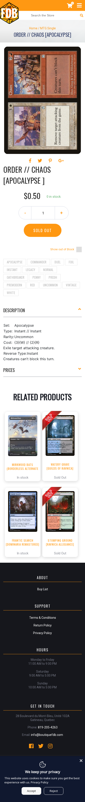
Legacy (30, 269)
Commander (38, 261)
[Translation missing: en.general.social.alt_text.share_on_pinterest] (51, 160)
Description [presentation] (14, 310)
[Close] (81, 760)
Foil (71, 261)
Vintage (71, 284)
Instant (12, 269)
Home (33, 28)
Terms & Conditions (42, 617)
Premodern (14, 284)
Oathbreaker (15, 277)
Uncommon (50, 284)
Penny (36, 277)
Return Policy (43, 625)
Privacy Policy (42, 633)
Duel (57, 261)
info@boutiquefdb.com (47, 735)
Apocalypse (14, 261)
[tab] (42, 312)
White (11, 292)
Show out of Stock (62, 249)
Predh (53, 277)
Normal (48, 269)
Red (32, 284)
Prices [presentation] (9, 370)
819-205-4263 (48, 727)
